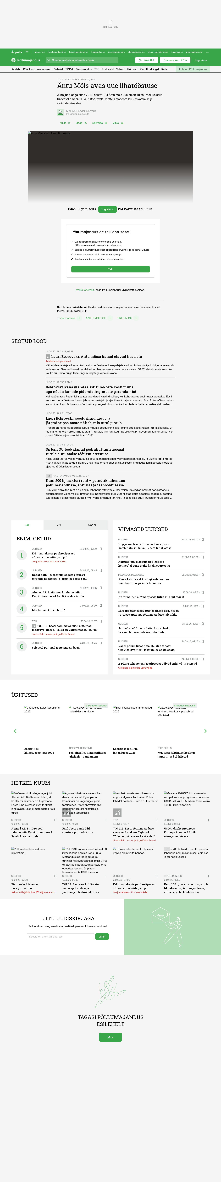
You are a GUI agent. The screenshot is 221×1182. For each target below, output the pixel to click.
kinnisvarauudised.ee (158, 52)
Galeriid (58, 69)
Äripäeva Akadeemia (80, 748)
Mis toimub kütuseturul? (48, 610)
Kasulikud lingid (149, 69)
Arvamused (44, 69)
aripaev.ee (40, 52)
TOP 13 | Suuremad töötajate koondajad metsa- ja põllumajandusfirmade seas (80, 888)
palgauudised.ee (194, 52)
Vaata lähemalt (85, 290)
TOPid (69, 69)
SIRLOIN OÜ (124, 318)
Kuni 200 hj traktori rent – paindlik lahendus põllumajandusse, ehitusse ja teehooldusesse (85, 482)
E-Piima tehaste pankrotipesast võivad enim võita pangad (157, 663)
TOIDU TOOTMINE (67, 79)
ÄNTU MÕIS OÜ (96, 318)
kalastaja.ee (177, 52)
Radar (165, 69)
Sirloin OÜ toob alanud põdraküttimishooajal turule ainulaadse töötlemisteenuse (85, 451)
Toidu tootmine (66, 318)
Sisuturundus (83, 69)
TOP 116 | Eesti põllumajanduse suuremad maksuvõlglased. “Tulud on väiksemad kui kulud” (134, 832)
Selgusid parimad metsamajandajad (56, 647)
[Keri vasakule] (15, 730)
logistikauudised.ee (78, 52)
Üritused (132, 69)
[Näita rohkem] (207, 52)
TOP (34, 621)
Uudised (50, 351)
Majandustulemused (131, 574)
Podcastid (108, 69)
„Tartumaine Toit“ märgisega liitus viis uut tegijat (151, 597)
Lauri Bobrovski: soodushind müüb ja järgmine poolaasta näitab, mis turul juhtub (84, 420)
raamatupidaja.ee (116, 52)
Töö (96, 69)
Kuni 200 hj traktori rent (60, 490)
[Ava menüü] (27, 52)
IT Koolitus (165, 748)
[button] (60, 936)
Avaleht (16, 69)
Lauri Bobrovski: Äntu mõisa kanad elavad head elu (96, 356)
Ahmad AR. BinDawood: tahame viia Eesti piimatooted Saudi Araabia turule (31, 832)
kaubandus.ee (98, 52)
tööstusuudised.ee (57, 52)
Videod (120, 69)
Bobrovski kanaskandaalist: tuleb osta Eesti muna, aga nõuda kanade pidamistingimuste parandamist (91, 389)
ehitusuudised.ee (136, 52)
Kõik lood (28, 69)
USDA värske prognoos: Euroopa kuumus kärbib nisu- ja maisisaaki (180, 832)
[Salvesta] (101, 549)
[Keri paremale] (206, 730)
